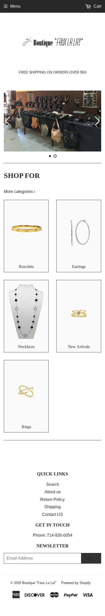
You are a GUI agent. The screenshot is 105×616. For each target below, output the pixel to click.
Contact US (52, 514)
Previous (7, 121)
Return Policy (52, 499)
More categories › (19, 191)
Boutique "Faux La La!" (39, 583)
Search (52, 484)
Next (98, 121)
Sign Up (91, 558)
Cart (97, 6)
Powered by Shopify (76, 583)
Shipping (52, 507)
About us (53, 492)
